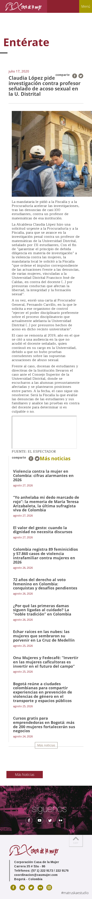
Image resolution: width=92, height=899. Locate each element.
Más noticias (46, 745)
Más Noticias (24, 774)
